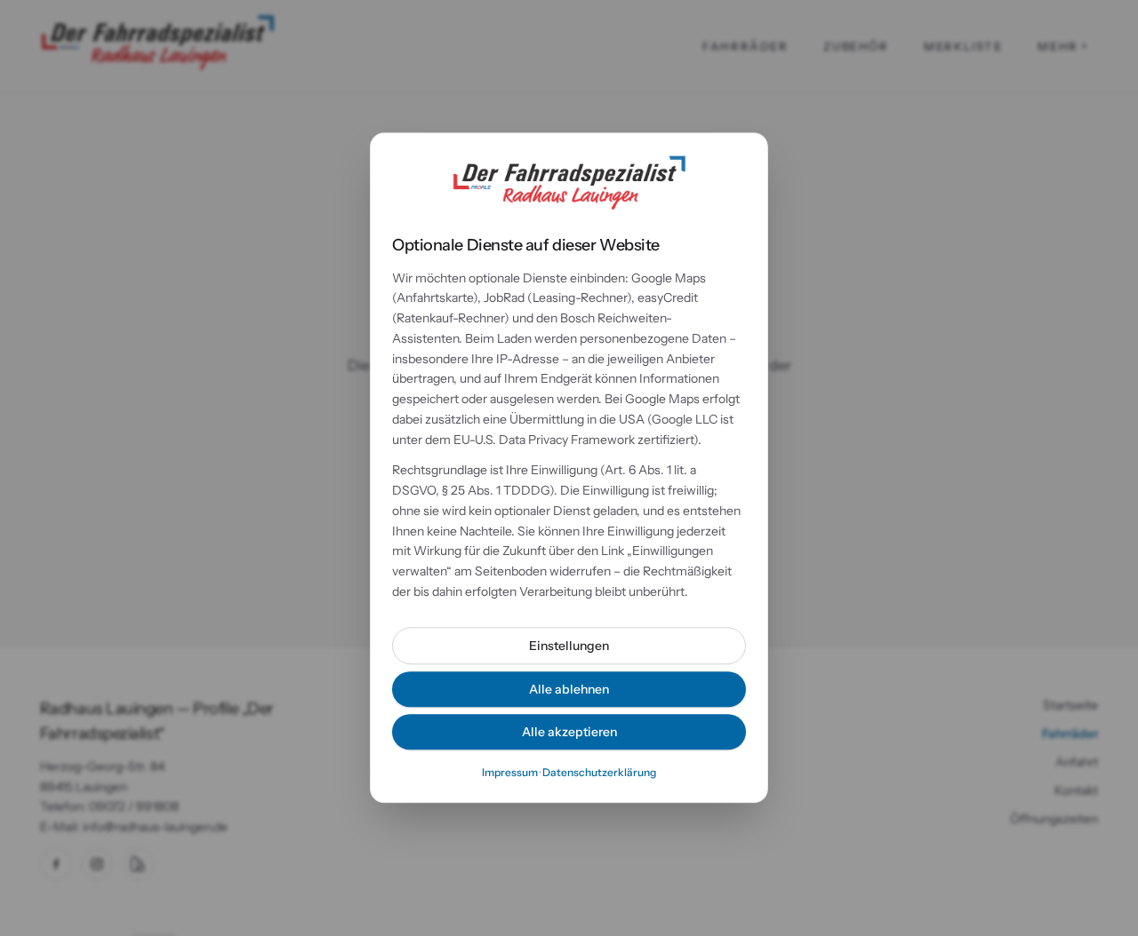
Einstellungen (569, 646)
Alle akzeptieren (569, 732)
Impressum (510, 772)
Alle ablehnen (569, 689)
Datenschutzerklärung (599, 772)
